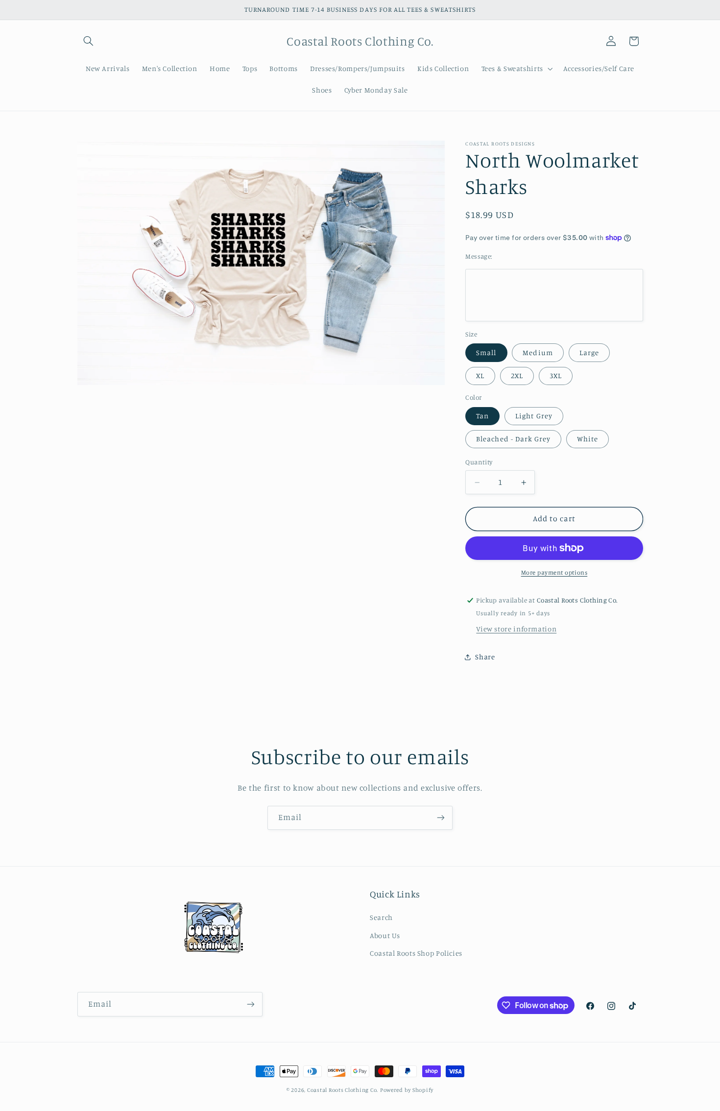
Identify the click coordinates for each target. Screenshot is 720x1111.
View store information (516, 629)
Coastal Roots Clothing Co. (342, 1090)
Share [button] (485, 657)
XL (480, 375)
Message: (478, 256)
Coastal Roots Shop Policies (416, 953)
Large (589, 352)
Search (381, 917)
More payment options (554, 572)
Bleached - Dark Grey (513, 439)
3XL (556, 375)
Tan (482, 415)
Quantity (478, 462)
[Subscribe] (441, 818)
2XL (517, 375)
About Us (385, 935)
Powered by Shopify (406, 1090)
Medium (537, 352)
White (587, 439)
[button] (88, 41)
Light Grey (533, 415)
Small (486, 352)
